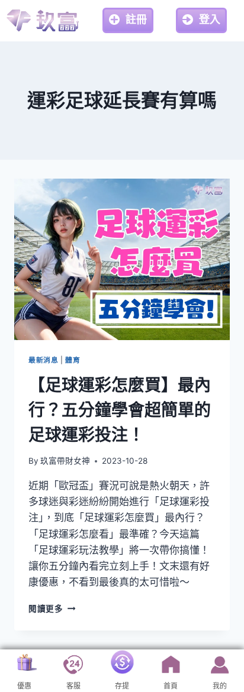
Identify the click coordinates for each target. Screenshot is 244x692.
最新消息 (43, 359)
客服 (73, 686)
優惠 (24, 686)
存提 (122, 686)
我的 (220, 686)
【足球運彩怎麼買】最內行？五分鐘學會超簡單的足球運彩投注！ (119, 410)
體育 (72, 359)
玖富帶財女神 (65, 460)
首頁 (170, 686)
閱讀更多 (51, 608)
